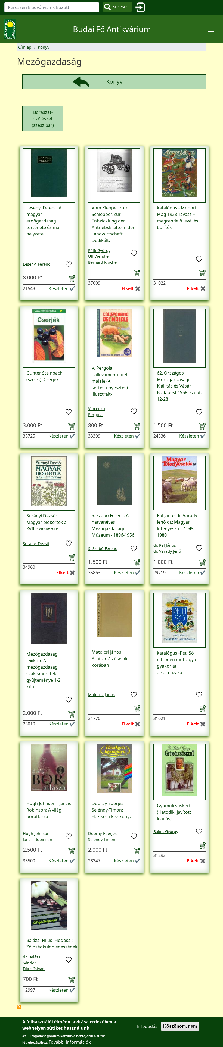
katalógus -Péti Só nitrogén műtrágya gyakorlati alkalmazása (176, 662)
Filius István (34, 968)
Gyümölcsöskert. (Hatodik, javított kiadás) (174, 812)
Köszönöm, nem (180, 1026)
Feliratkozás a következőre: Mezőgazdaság (19, 1007)
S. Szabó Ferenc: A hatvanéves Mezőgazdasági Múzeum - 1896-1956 (113, 525)
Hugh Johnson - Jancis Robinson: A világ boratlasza (48, 809)
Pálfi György (99, 250)
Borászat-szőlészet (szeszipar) (43, 118)
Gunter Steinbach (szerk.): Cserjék (44, 376)
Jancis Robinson (37, 839)
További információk (70, 1042)
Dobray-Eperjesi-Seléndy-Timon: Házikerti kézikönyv (112, 809)
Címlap (24, 47)
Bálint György (165, 831)
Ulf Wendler (99, 256)
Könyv (43, 47)
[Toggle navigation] (211, 29)
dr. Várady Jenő (167, 551)
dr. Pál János (164, 545)
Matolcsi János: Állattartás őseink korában (110, 658)
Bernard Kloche (102, 262)
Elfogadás (147, 1026)
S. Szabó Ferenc (102, 548)
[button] (49, 175)
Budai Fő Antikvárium (112, 29)
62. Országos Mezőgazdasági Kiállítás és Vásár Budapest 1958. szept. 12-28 (179, 386)
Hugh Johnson (36, 833)
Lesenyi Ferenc (36, 264)
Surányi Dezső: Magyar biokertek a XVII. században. (46, 522)
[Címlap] (12, 28)
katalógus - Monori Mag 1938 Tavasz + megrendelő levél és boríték (177, 217)
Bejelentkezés (142, 7)
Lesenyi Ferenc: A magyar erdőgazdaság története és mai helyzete (43, 221)
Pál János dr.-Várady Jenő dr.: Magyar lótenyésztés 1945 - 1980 (177, 525)
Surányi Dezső (36, 543)
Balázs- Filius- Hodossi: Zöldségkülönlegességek (52, 943)
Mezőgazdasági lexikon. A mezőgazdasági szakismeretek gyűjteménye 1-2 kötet (43, 670)
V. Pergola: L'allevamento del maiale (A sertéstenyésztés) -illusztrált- (111, 381)
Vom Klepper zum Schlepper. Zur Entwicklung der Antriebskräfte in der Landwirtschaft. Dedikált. (113, 224)
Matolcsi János (101, 694)
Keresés (120, 7)
